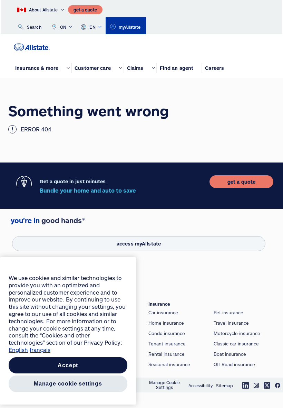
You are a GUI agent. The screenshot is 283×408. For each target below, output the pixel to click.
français (40, 349)
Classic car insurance (236, 343)
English (18, 349)
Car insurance (163, 312)
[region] (68, 331)
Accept (68, 365)
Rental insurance (166, 354)
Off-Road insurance (234, 364)
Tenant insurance (167, 343)
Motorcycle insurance (237, 333)
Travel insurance (231, 323)
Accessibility (200, 385)
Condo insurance (166, 333)
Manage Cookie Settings (164, 385)
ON (63, 27)
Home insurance (166, 323)
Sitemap (224, 385)
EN (92, 27)
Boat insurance (230, 354)
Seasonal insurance (169, 364)
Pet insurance (228, 312)
